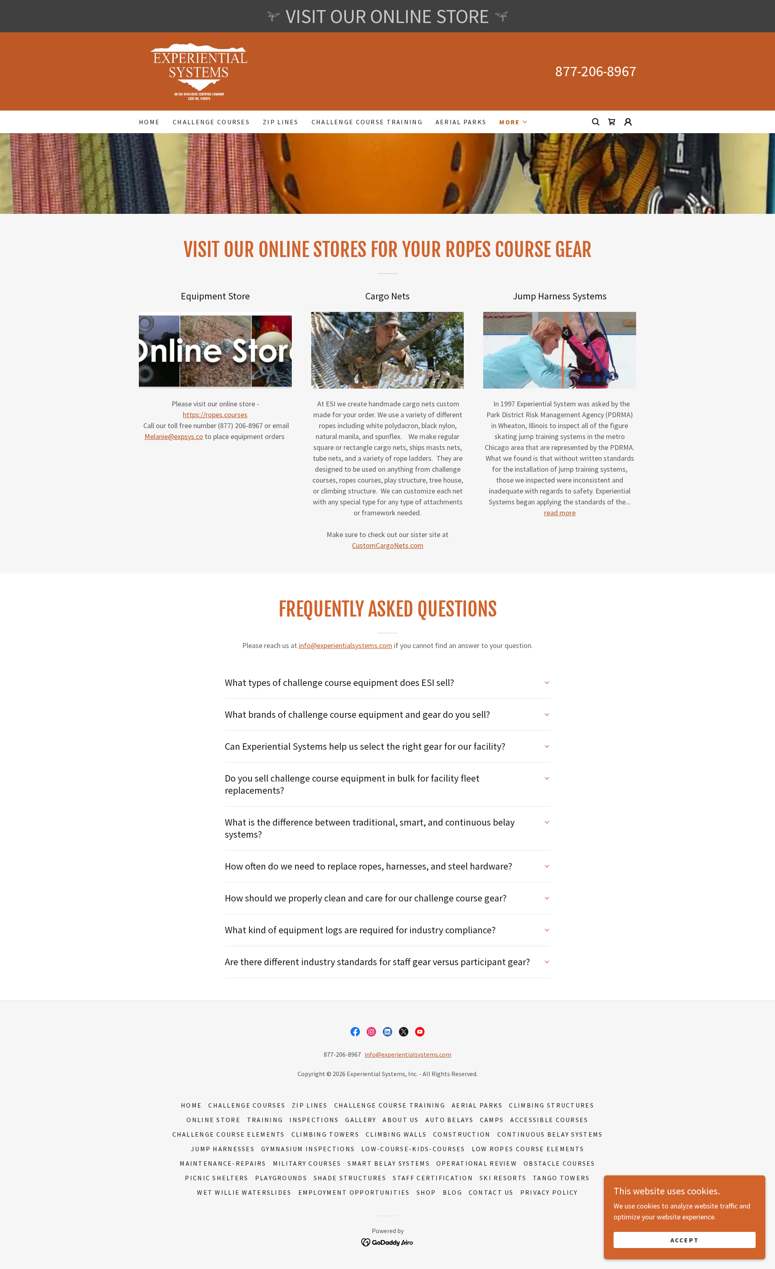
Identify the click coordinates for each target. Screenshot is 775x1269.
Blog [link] (452, 1192)
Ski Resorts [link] (503, 1178)
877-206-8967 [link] (595, 71)
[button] (513, 122)
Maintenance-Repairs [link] (223, 1163)
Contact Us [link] (491, 1192)
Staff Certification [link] (433, 1178)
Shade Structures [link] (350, 1178)
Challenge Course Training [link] (367, 122)
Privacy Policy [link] (549, 1192)
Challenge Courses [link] (211, 122)
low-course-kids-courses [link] (413, 1149)
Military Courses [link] (307, 1163)
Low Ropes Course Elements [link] (528, 1149)
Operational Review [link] (476, 1163)
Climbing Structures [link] (551, 1105)
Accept (684, 1240)
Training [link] (265, 1120)
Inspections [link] (314, 1120)
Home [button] (191, 1105)
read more (560, 512)
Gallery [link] (360, 1120)
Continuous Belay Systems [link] (550, 1134)
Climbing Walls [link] (396, 1134)
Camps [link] (492, 1120)
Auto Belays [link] (449, 1120)
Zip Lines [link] (281, 122)
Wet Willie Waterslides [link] (244, 1192)
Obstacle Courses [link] (559, 1163)
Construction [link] (461, 1134)
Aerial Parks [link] (461, 122)
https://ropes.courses (215, 414)
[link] (199, 70)
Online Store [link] (213, 1120)
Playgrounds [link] (281, 1178)
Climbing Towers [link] (325, 1134)
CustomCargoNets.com (387, 545)
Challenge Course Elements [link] (228, 1134)
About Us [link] (401, 1120)
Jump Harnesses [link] (223, 1149)
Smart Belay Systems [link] (388, 1163)
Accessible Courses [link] (549, 1120)
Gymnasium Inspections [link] (308, 1149)
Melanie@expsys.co (174, 436)
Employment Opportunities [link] (354, 1192)
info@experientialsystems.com (345, 645)
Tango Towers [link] (561, 1178)
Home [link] (149, 122)
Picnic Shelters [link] (216, 1178)
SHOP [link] (426, 1192)
